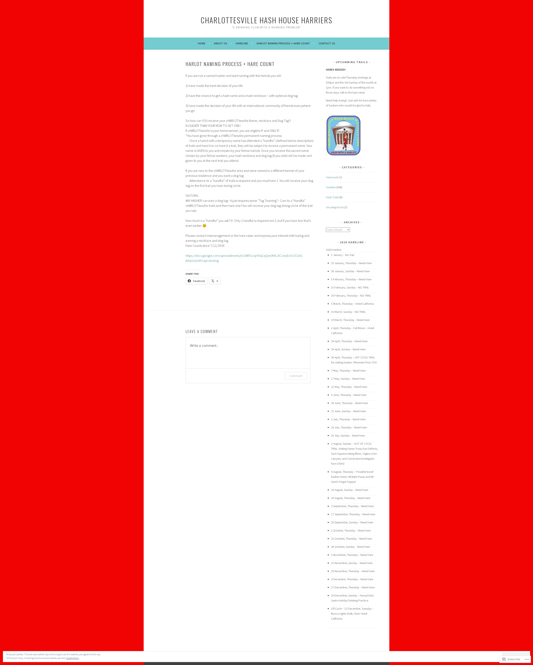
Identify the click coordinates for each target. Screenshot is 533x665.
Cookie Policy (72, 658)
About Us (220, 43)
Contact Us (327, 43)
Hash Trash (332, 197)
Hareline (242, 43)
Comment (296, 376)
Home (201, 43)
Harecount (332, 177)
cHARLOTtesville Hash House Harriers (266, 19)
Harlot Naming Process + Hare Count (283, 43)
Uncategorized (335, 207)
